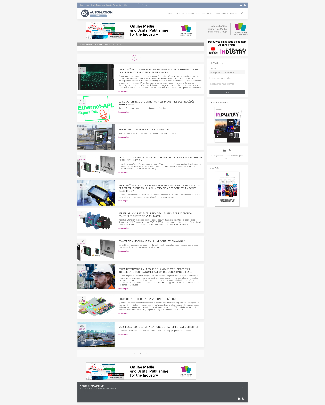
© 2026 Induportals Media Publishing (98, 388)
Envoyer (227, 92)
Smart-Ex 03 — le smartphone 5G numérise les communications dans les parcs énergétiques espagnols (158, 71)
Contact (234, 13)
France (115, 5)
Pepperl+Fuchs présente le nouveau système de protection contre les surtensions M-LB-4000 (155, 215)
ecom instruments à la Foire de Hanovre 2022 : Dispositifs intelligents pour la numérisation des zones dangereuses (155, 270)
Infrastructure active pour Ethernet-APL (144, 129)
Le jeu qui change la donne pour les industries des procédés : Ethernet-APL (156, 103)
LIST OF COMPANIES (88, 391)
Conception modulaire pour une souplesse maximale (151, 241)
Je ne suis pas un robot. (222, 78)
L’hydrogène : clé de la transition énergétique (147, 298)
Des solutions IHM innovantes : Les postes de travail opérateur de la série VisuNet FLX (160, 159)
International (85, 5)
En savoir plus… (123, 91)
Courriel (212, 68)
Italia (120, 5)
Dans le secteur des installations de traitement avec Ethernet (158, 326)
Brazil (93, 5)
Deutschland (100, 5)
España (109, 5)
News (170, 13)
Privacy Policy (97, 386)
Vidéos (210, 13)
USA (125, 5)
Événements (222, 13)
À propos (84, 386)
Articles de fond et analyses (190, 13)
